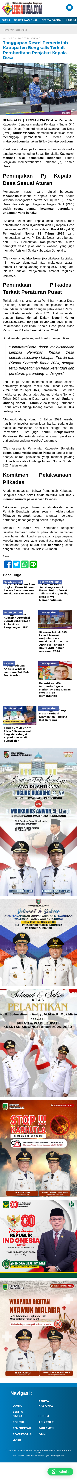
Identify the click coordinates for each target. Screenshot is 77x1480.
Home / (7, 29)
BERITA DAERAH (52, 20)
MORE (17, 1440)
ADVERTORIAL (23, 1434)
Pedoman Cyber (42, 1455)
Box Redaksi (18, 1455)
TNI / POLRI (46, 1422)
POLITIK (18, 1422)
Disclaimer (29, 1455)
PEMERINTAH (22, 1428)
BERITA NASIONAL (26, 20)
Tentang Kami (57, 1455)
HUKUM (43, 1416)
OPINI (42, 1434)
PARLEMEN (46, 1428)
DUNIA (6, 20)
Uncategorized (19, 29)
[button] (60, 1471)
